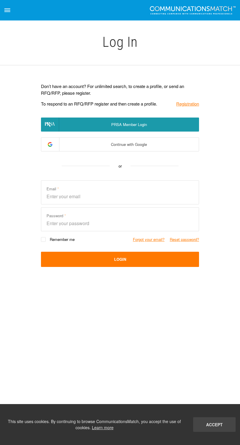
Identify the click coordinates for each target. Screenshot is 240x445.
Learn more (103, 427)
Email (52, 189)
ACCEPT (214, 424)
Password (55, 216)
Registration (187, 104)
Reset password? (184, 239)
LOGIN (120, 259)
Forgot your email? (148, 239)
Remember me (62, 239)
